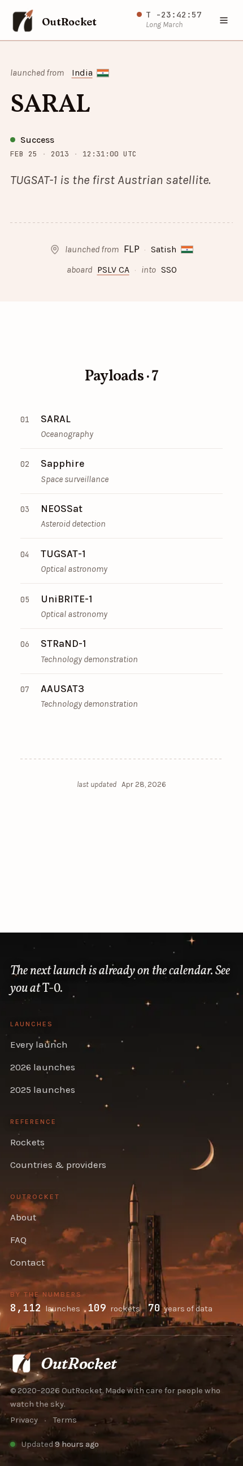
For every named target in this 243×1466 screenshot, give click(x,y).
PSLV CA (113, 270)
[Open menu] (224, 20)
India (82, 73)
